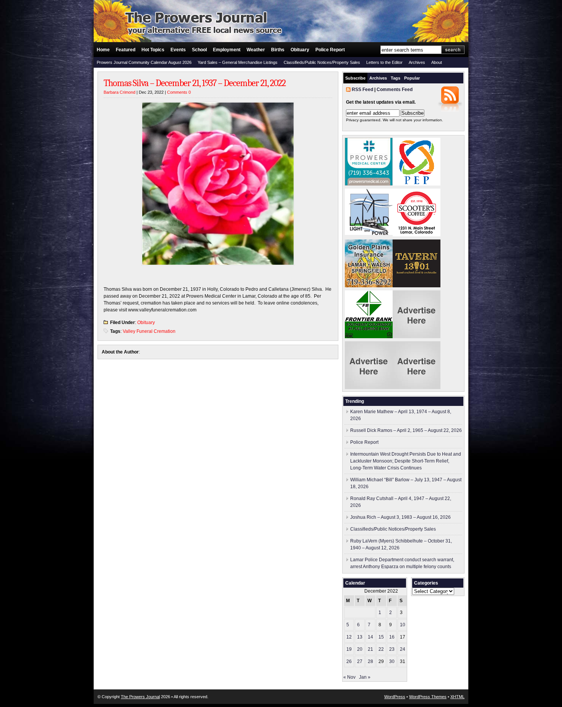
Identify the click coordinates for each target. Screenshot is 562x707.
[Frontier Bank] (369, 336)
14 (370, 637)
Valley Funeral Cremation (149, 331)
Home (103, 49)
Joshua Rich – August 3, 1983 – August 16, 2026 (400, 517)
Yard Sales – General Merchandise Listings (238, 62)
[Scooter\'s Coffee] (416, 235)
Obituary (300, 49)
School (199, 49)
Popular (412, 78)
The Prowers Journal (140, 696)
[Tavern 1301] (416, 285)
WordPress (394, 696)
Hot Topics (152, 49)
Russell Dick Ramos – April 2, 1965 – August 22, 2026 (406, 430)
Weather (256, 49)
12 (349, 637)
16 (392, 637)
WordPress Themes (428, 696)
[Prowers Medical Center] (369, 184)
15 (381, 637)
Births (277, 49)
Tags (395, 78)
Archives (417, 62)
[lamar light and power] (369, 233)
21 (370, 649)
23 (392, 649)
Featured (125, 49)
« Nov (349, 677)
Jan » (364, 677)
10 (402, 624)
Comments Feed (395, 89)
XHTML (457, 696)
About (436, 62)
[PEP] (416, 184)
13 (359, 637)
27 (359, 661)
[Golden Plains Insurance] (369, 285)
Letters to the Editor (384, 62)
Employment (226, 49)
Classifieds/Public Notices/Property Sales (322, 62)
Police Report (330, 49)
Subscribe (355, 78)
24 (402, 649)
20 (359, 649)
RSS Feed (362, 89)
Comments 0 (179, 92)
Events (178, 49)
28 (370, 661)
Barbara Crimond (119, 92)
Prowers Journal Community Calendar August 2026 (144, 62)
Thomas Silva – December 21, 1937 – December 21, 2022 (195, 83)
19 (349, 649)
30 (392, 661)
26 (349, 661)
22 (381, 649)
